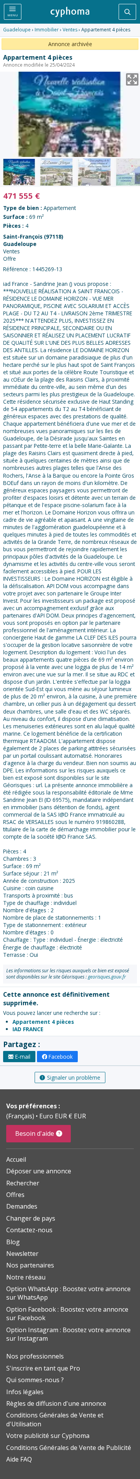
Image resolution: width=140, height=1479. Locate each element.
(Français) (21, 1116)
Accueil (16, 1159)
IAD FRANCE (27, 1029)
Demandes (21, 1206)
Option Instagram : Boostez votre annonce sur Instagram (68, 1334)
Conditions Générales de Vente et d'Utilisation (54, 1419)
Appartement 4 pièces (43, 1021)
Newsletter (22, 1253)
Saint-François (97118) (33, 236)
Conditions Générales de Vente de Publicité (68, 1447)
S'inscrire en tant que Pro (43, 1368)
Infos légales (25, 1392)
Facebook (61, 1056)
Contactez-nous (29, 1230)
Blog (13, 1242)
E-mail (22, 1056)
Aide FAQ (19, 1459)
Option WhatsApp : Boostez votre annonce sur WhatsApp (68, 1293)
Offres (15, 1194)
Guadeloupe (17, 29)
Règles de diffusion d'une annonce (56, 1403)
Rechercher (22, 1183)
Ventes (70, 29)
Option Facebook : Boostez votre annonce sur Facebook (67, 1313)
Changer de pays (30, 1218)
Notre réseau (26, 1277)
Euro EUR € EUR (62, 1116)
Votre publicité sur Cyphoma (47, 1435)
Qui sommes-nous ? (35, 1380)
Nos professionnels (35, 1356)
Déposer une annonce (38, 1171)
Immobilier (47, 29)
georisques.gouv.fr (107, 976)
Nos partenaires (30, 1265)
